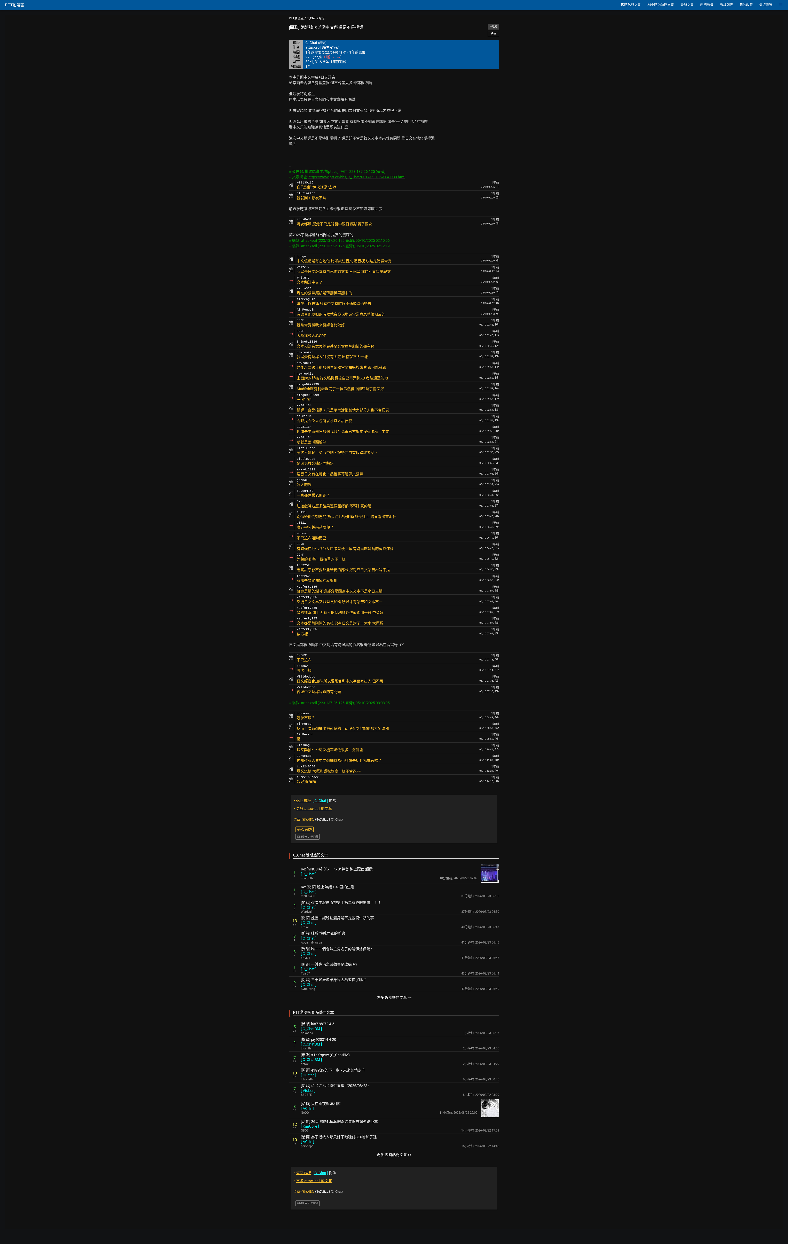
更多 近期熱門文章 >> (394, 997)
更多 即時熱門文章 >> (394, 1155)
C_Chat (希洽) (316, 18)
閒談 (315, 800)
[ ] (308, 874)
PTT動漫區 (296, 18)
